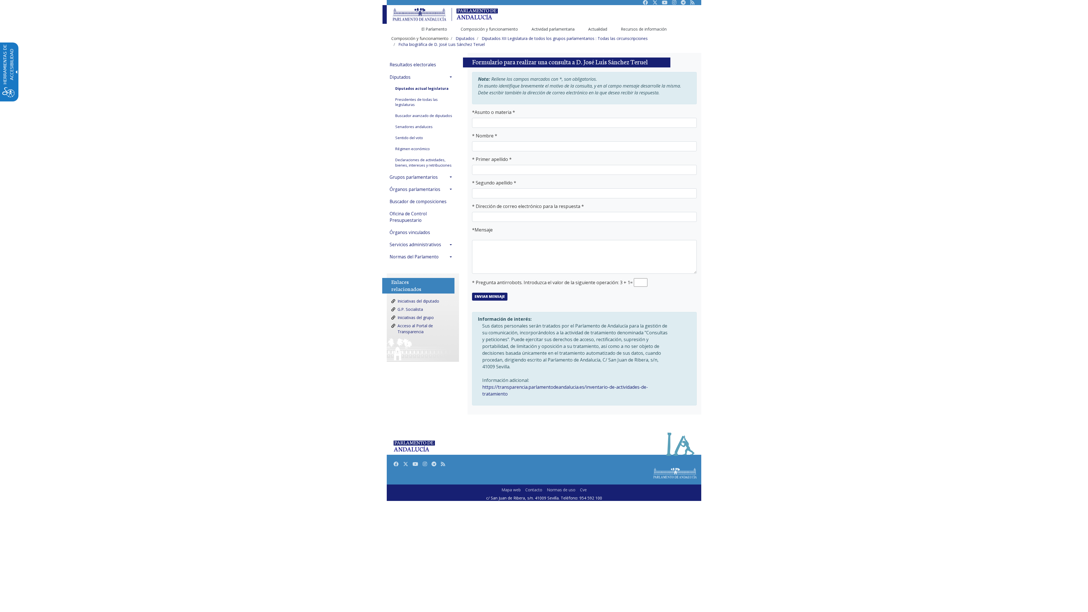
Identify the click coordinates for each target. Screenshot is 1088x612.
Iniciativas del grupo (416, 317)
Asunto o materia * (495, 112)
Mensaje (484, 230)
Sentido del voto (409, 137)
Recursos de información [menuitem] (644, 29)
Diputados (400, 77)
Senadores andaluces (414, 126)
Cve (583, 489)
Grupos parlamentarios (414, 177)
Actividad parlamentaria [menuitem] (553, 29)
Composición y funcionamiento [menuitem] (489, 29)
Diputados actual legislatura (422, 88)
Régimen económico (412, 148)
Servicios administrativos (415, 245)
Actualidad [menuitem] (597, 29)
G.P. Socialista (410, 309)
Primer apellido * (494, 159)
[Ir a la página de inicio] (419, 14)
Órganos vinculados (410, 232)
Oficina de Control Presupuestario (408, 217)
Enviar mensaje (490, 296)
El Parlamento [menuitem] (434, 29)
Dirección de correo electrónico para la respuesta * (530, 206)
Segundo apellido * (496, 183)
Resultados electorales (413, 65)
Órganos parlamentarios (415, 189)
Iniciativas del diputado (418, 301)
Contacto (533, 489)
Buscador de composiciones (418, 202)
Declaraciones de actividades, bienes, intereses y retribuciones (423, 163)
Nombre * (486, 136)
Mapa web (511, 489)
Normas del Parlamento (414, 257)
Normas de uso (561, 489)
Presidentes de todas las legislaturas (416, 102)
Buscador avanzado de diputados (423, 115)
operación (607, 282)
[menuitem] (422, 65)
